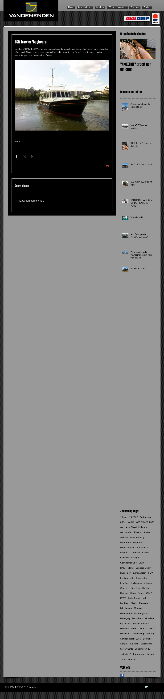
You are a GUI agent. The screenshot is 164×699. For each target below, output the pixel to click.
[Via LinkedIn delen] (32, 156)
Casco (145, 552)
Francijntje (141, 578)
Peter (133, 628)
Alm (122, 527)
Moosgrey (125, 618)
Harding (146, 588)
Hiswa (133, 593)
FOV (150, 573)
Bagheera (28, 146)
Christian (124, 557)
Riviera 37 (125, 633)
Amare (147, 532)
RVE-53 (142, 628)
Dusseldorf (125, 573)
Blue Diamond (127, 547)
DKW (141, 562)
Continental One (128, 562)
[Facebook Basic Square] (122, 675)
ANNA (131, 522)
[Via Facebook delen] (16, 156)
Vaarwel (132, 659)
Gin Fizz (124, 588)
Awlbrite (124, 537)
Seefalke (147, 638)
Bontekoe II (142, 547)
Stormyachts (126, 649)
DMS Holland (127, 568)
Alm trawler (126, 532)
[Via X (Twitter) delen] (24, 156)
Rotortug (150, 633)
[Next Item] (150, 49)
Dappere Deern (143, 568)
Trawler (18, 146)
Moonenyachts (141, 613)
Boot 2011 (125, 552)
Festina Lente (127, 578)
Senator (124, 643)
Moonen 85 (126, 613)
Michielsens (126, 608)
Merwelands (145, 603)
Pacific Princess (141, 623)
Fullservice (136, 583)
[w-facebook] (146, 687)
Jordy (141, 593)
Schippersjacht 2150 (130, 638)
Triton (123, 659)
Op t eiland (125, 623)
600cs (123, 522)
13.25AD (133, 517)
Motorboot (137, 618)
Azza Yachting (137, 537)
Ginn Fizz (135, 588)
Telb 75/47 (125, 654)
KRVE (123, 598)
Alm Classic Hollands (136, 527)
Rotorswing (138, 633)
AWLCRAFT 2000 (145, 522)
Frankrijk (124, 583)
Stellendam (146, 643)
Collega (135, 557)
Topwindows (139, 654)
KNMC (149, 593)
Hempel (124, 593)
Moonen (138, 608)
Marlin (134, 603)
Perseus (124, 628)
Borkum (136, 552)
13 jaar (123, 517)
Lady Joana (134, 598)
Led (144, 598)
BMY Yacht (125, 542)
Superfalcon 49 (142, 649)
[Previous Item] (125, 49)
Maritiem (124, 603)
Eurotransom (139, 573)
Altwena (138, 532)
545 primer (145, 517)
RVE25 (151, 628)
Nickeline (149, 618)
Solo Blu (134, 643)
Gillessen (148, 583)
